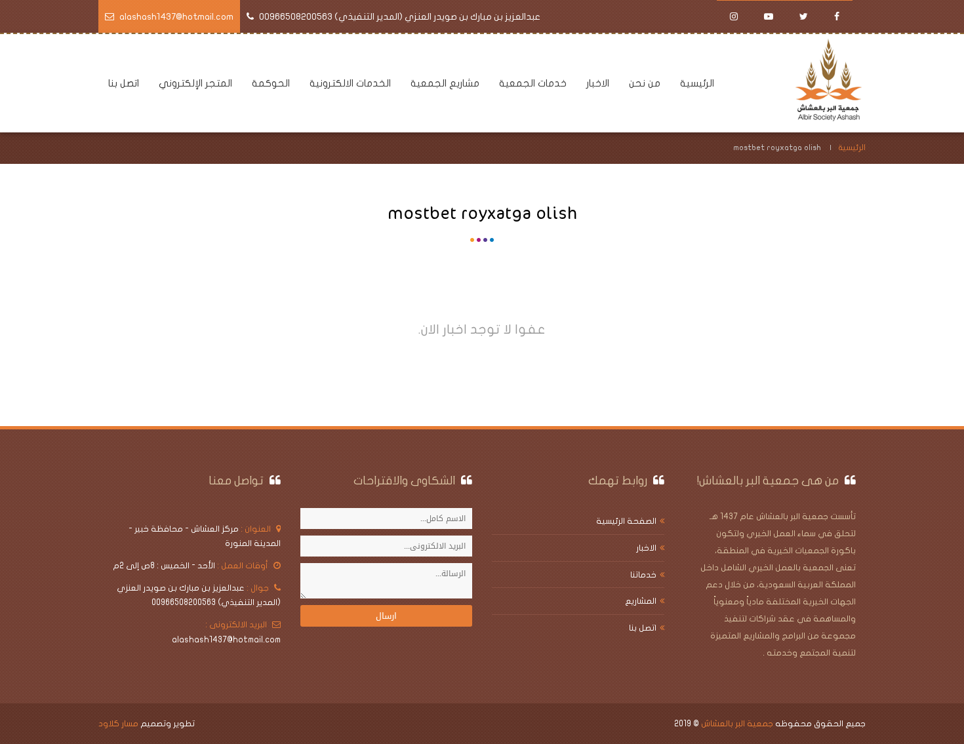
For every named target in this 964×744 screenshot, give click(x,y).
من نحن (644, 83)
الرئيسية (697, 83)
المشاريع (640, 601)
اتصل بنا (123, 83)
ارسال (386, 616)
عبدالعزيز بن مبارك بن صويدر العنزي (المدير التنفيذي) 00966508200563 (399, 17)
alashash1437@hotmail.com (176, 17)
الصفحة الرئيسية (626, 521)
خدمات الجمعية (533, 83)
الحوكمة (271, 83)
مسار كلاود (118, 723)
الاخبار (597, 83)
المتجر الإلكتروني (195, 83)
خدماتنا (643, 574)
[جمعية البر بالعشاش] (829, 82)
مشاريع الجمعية (445, 83)
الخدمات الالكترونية (350, 83)
